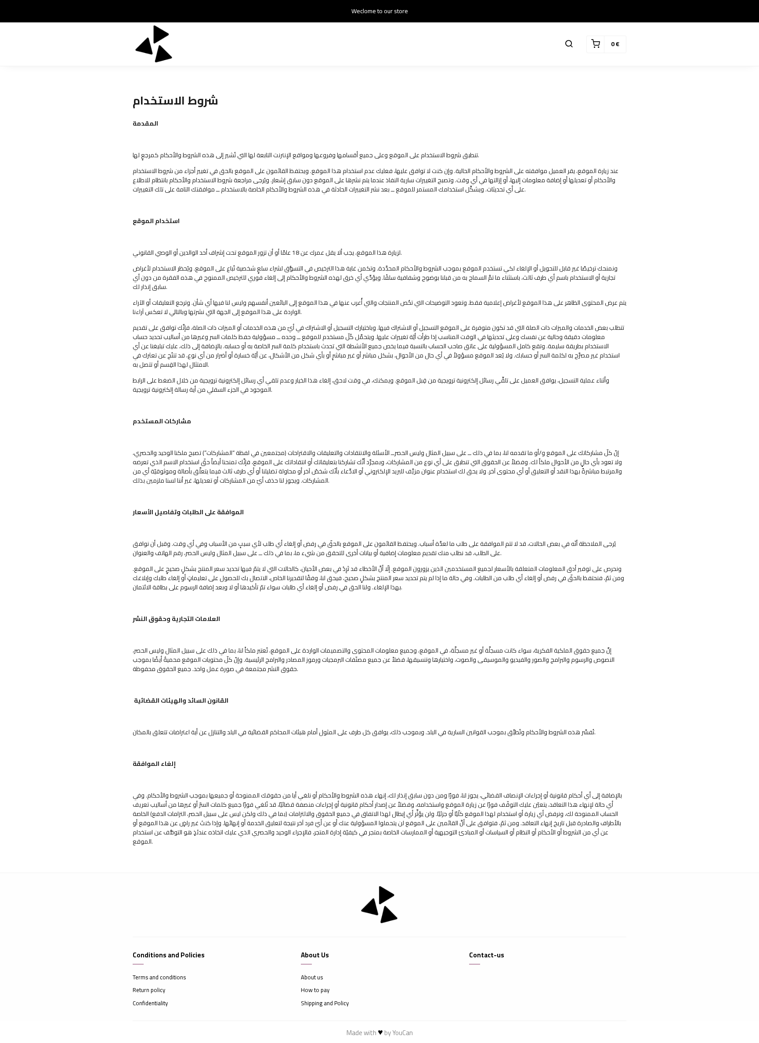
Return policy (149, 990)
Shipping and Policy (325, 1003)
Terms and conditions (159, 977)
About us (312, 977)
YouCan (402, 1032)
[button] (569, 44)
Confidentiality (150, 1003)
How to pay (315, 990)
